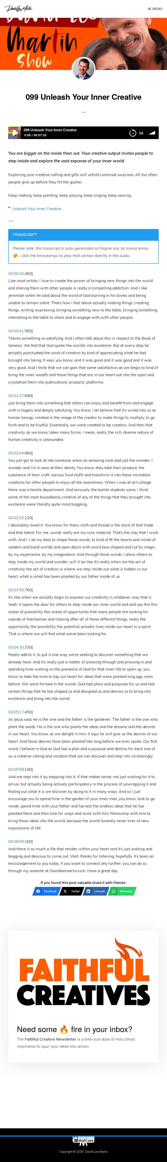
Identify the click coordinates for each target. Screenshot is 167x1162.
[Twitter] (50, 1156)
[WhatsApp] (117, 1156)
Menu (157, 9)
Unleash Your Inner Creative (36, 208)
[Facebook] (16, 1156)
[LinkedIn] (83, 1156)
